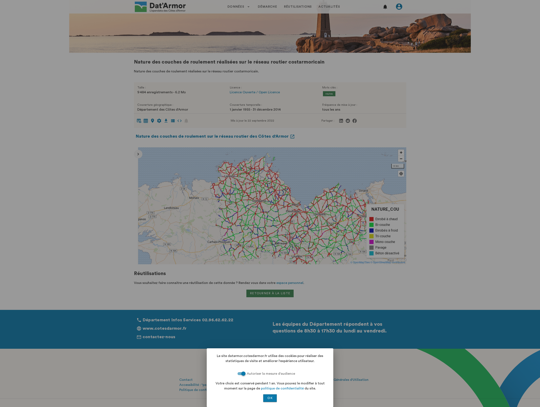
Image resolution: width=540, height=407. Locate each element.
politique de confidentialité (282, 388)
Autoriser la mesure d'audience (271, 373)
